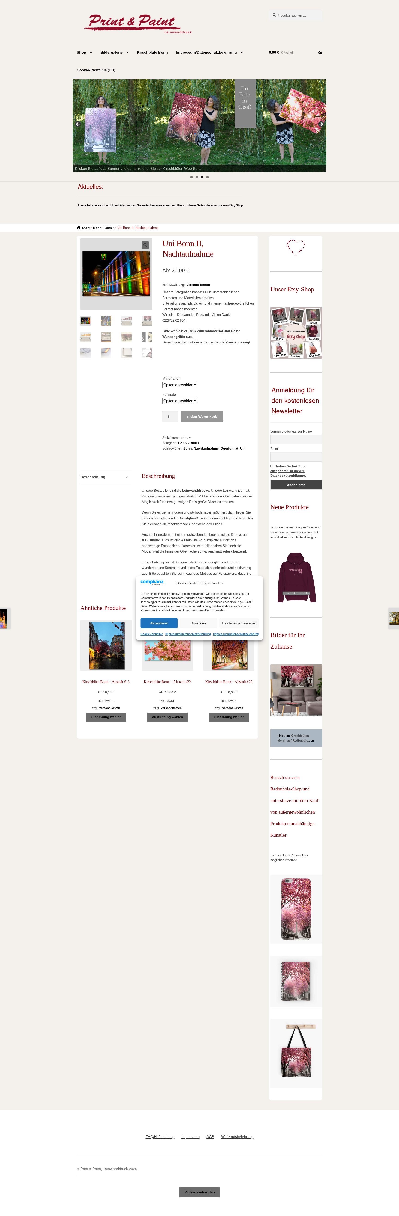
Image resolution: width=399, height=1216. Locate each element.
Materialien (171, 378)
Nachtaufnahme (206, 448)
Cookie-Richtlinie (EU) (96, 70)
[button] (145, 245)
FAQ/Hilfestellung (160, 1137)
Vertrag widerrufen (199, 1192)
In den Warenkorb (202, 416)
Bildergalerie (111, 52)
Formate (169, 394)
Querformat (229, 448)
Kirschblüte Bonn (152, 52)
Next (320, 124)
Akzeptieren (159, 623)
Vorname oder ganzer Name (291, 431)
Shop (81, 52)
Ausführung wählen (105, 717)
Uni (242, 448)
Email (274, 448)
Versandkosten (198, 285)
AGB (210, 1137)
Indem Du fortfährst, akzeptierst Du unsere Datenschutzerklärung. (289, 471)
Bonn (187, 448)
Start (86, 228)
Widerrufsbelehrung (237, 1137)
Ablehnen (199, 623)
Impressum (190, 1137)
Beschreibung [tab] (92, 477)
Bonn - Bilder (103, 228)
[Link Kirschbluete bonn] (199, 125)
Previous (78, 124)
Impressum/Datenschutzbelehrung (188, 634)
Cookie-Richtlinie (152, 634)
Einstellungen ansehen (239, 623)
